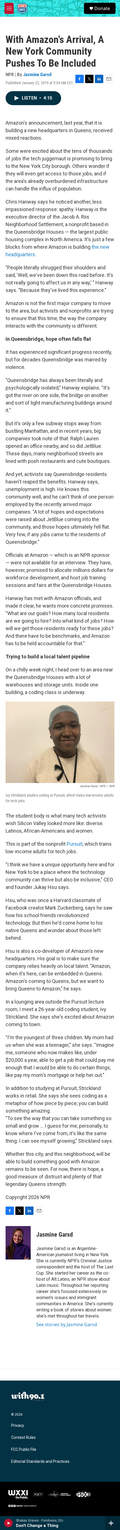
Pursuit (75, 844)
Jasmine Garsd (37, 74)
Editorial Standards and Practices (40, 1461)
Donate (102, 8)
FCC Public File (23, 1449)
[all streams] (112, 1523)
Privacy (17, 1425)
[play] (8, 1523)
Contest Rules (23, 1437)
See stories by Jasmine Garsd (66, 1324)
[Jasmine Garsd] (18, 1243)
